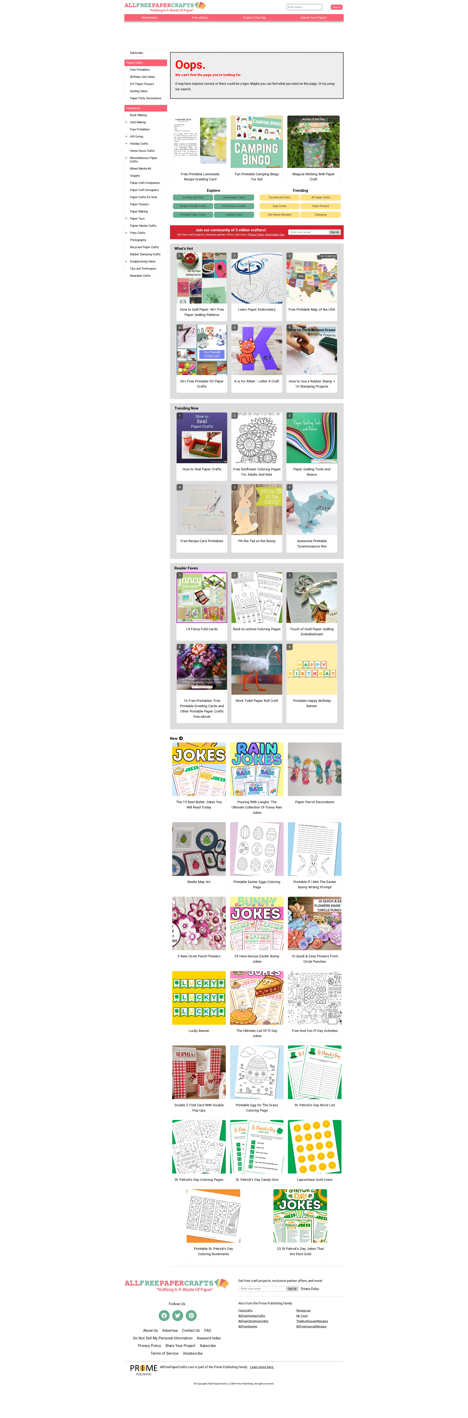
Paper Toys (137, 218)
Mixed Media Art (140, 168)
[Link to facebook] (164, 1315)
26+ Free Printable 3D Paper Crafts (202, 384)
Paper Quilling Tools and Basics (311, 472)
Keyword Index (209, 1338)
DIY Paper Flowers (142, 84)
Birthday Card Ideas (142, 77)
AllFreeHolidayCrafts (251, 1316)
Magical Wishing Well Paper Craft (313, 177)
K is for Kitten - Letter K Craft (256, 381)
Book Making (138, 115)
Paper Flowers (139, 204)
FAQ (207, 1330)
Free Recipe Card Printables (201, 541)
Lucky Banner (199, 1031)
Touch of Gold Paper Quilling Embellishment (312, 631)
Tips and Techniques (143, 268)
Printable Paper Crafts (193, 214)
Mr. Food (301, 1316)
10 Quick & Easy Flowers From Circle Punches (314, 959)
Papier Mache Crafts (143, 225)
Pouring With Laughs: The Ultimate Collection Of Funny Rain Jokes (257, 807)
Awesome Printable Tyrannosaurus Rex (312, 543)
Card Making (138, 122)
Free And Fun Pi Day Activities (315, 1031)
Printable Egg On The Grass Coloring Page (257, 1107)
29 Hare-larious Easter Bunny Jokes (256, 959)
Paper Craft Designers (144, 190)
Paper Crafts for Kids (143, 197)
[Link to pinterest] (191, 1315)
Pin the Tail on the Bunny (256, 541)
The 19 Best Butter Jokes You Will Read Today (199, 804)
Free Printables (140, 69)
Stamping (320, 214)
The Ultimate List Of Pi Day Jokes (256, 1033)
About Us (150, 1330)
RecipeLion (303, 1310)
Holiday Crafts (139, 143)
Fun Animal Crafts (279, 197)
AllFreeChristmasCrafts (253, 1321)
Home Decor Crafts (142, 151)
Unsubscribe (193, 1353)
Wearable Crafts (140, 275)
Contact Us (191, 1330)
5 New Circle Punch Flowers (199, 956)
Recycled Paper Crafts (144, 247)
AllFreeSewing (247, 1326)
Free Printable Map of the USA (311, 309)
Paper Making (139, 211)
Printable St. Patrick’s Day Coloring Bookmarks (213, 1251)
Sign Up (334, 232)
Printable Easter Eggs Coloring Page (256, 884)
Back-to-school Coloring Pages (257, 629)
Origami (135, 175)
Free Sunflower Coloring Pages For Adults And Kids (257, 472)
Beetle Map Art (198, 882)
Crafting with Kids (193, 197)
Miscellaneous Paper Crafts (143, 159)
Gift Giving (136, 136)
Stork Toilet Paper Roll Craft (256, 701)
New (174, 738)
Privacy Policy (256, 234)
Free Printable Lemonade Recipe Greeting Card (200, 177)
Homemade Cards (234, 197)
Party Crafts (137, 233)
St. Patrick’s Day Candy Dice (257, 1180)
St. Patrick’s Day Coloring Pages (199, 1180)
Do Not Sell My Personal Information (163, 1338)
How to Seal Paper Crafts (201, 469)
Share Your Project (180, 1345)
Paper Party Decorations (145, 98)
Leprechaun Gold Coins (315, 1180)
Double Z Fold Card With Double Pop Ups (199, 1107)
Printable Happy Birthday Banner (312, 703)
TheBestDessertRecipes (312, 1321)
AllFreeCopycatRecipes (311, 1326)
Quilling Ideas (139, 91)
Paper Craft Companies (145, 183)
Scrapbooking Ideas (143, 261)
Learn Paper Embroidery (256, 309)
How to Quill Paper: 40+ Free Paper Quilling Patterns (202, 312)
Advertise (170, 1330)
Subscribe (136, 53)
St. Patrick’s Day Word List (315, 1105)
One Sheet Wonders (280, 214)
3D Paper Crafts (320, 197)
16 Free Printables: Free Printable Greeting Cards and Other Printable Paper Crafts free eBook (202, 709)
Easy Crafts (279, 206)
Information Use (274, 234)
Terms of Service (164, 1353)
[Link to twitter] (177, 1315)
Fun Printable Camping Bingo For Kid (257, 177)
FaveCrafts (245, 1310)
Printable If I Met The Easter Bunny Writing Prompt (314, 884)
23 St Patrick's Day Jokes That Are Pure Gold (300, 1251)
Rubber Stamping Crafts (145, 254)
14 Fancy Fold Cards (202, 629)
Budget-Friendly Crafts (193, 206)
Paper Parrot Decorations (314, 802)
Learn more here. (262, 1367)
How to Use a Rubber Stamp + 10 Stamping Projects (312, 384)
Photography (138, 240)
